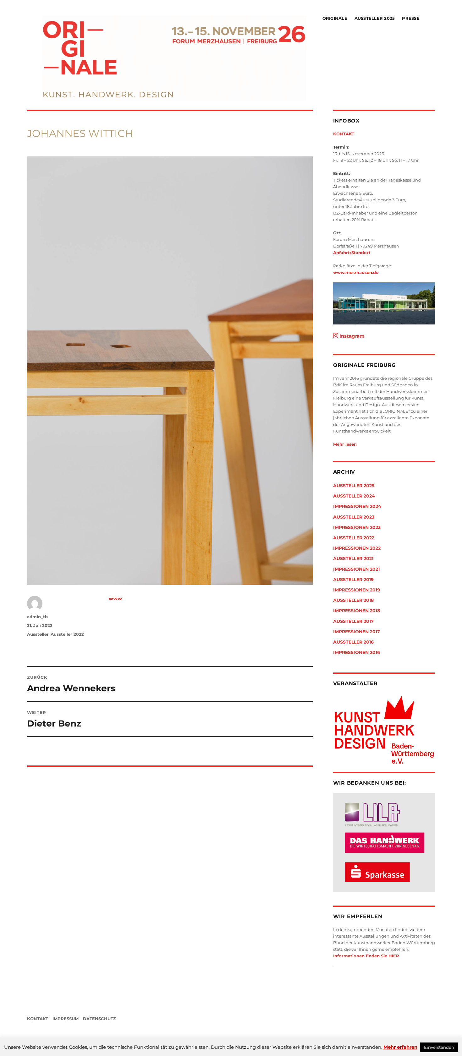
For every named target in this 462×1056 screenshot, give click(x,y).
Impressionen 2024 (357, 506)
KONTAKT (343, 133)
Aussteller (38, 634)
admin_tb (37, 616)
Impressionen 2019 (356, 590)
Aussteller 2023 (353, 517)
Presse (411, 18)
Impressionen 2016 (356, 652)
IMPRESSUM (65, 1018)
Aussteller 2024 (354, 496)
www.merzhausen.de (355, 272)
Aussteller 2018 (353, 600)
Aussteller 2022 (67, 634)
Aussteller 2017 (353, 621)
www (115, 598)
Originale (334, 18)
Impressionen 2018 (356, 610)
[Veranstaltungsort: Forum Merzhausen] (384, 303)
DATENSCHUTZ (99, 1018)
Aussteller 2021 (353, 558)
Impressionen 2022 (357, 548)
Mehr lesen (345, 444)
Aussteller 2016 (353, 642)
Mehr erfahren (400, 1047)
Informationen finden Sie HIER (366, 955)
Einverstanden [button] (439, 1047)
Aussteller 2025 (375, 18)
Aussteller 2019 (353, 579)
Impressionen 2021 (356, 569)
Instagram (351, 336)
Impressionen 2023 (357, 527)
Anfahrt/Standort (352, 252)
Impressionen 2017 (356, 631)
